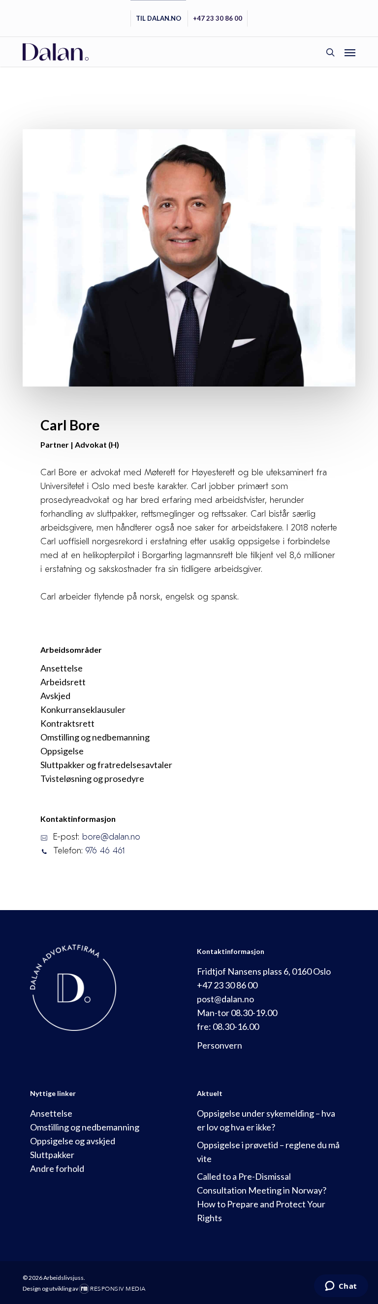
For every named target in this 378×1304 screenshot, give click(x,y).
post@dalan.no (225, 998)
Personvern (219, 1045)
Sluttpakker (52, 1154)
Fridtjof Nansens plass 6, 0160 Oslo (264, 971)
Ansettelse (51, 1113)
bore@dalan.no (111, 837)
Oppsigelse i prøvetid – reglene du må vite (268, 1151)
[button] (350, 52)
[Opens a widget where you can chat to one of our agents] (341, 1286)
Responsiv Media (118, 1289)
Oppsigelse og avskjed (72, 1140)
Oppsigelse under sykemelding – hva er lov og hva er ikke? (266, 1120)
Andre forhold (57, 1168)
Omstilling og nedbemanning (84, 1127)
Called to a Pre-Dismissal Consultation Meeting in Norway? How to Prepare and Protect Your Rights (261, 1197)
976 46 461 (105, 851)
